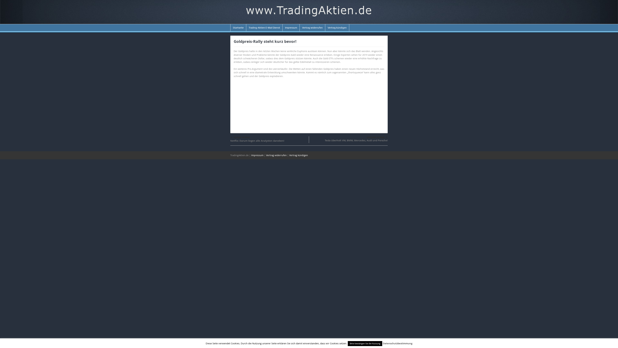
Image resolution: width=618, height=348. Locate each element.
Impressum (291, 27)
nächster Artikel (375, 137)
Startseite (238, 27)
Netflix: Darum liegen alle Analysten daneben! (257, 140)
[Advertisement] (309, 103)
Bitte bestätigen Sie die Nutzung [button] (365, 343)
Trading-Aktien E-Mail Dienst (264, 27)
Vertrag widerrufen (312, 27)
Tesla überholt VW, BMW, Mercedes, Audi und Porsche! (356, 140)
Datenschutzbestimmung (397, 343)
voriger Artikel (242, 137)
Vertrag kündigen (337, 27)
